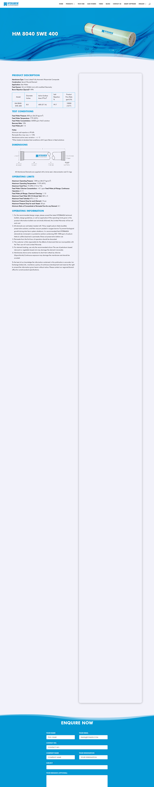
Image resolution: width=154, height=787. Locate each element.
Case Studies (91, 4)
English (141, 4)
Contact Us (117, 4)
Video (101, 4)
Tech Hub (81, 4)
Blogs (108, 4)
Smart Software (130, 4)
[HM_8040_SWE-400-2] (111, 54)
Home (61, 4)
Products (69, 4)
